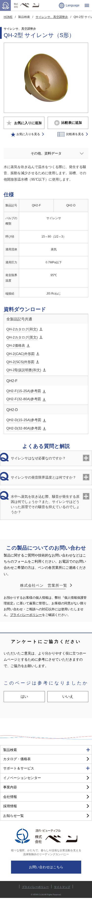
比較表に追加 (71, 123)
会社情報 (10, 797)
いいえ (67, 696)
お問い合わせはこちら (46, 867)
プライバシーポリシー (26, 615)
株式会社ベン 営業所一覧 (43, 585)
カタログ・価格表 (17, 759)
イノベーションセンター (22, 778)
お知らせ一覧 (13, 816)
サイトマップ (62, 886)
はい (24, 696)
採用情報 (10, 806)
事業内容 (10, 787)
